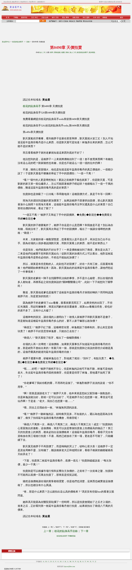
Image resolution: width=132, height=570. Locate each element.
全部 (98, 17)
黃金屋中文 (6, 42)
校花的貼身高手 (17, 42)
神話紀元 (72, 21)
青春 (67, 52)
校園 (63, 52)
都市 (53, 17)
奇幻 (36, 17)
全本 (94, 17)
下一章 (84, 531)
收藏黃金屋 (111, 2)
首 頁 (7, 17)
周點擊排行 (24, 2)
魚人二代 (42, 52)
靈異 (87, 17)
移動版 (104, 17)
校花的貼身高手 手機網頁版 (66, 536)
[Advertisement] (42, 75)
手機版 (16, 17)
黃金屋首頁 (7, 2)
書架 (121, 17)
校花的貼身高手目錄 (66, 531)
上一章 (47, 531)
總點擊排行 (16, 2)
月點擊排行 (33, 2)
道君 (60, 21)
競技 (77, 17)
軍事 (67, 17)
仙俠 (46, 17)
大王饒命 (65, 21)
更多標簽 (92, 52)
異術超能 (57, 52)
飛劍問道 (79, 21)
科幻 (84, 17)
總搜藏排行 (41, 2)
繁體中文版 (103, 2)
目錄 (28, 42)
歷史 (63, 17)
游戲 (74, 17)
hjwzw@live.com (69, 566)
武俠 (43, 17)
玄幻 (32, 17)
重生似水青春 (87, 21)
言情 (57, 17)
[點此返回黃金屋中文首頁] (12, 10)
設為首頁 (119, 2)
